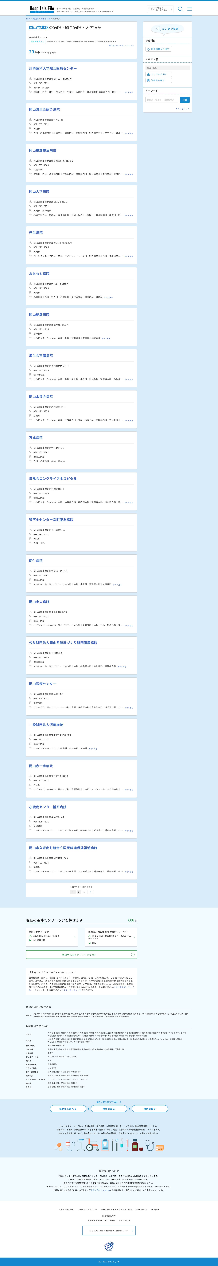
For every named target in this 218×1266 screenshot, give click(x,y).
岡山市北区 (45, 18)
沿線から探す (158, 80)
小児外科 (57, 1049)
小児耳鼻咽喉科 (75, 1049)
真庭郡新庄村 (39, 1016)
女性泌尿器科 (76, 1071)
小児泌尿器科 (107, 1049)
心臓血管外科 (126, 1039)
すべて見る (128, 92)
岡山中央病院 (39, 601)
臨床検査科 (80, 1086)
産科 (57, 1045)
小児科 (50, 1049)
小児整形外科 (118, 1049)
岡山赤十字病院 (41, 765)
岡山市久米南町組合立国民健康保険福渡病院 (63, 847)
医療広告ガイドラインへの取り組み (116, 1209)
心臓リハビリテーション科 (76, 1079)
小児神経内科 (96, 1049)
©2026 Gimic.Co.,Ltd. (109, 1261)
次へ (90, 892)
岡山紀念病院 (39, 314)
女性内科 (68, 1035)
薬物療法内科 (141, 1035)
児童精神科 (75, 1075)
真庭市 (130, 1014)
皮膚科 (50, 1053)
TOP (28, 18)
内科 (49, 1033)
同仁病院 (36, 560)
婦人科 (62, 1045)
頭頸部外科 (61, 1042)
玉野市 (76, 1014)
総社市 (93, 1014)
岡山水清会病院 (41, 396)
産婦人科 (51, 1045)
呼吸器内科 (84, 1033)
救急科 (64, 1086)
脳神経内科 (76, 1035)
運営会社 (155, 1209)
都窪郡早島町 (161, 1014)
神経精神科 (65, 1075)
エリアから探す (159, 74)
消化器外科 (71, 1039)
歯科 (49, 1083)
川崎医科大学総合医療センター (53, 68)
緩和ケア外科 (72, 1042)
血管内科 (132, 1035)
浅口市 (141, 1014)
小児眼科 (64, 1049)
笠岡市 (81, 1014)
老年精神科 (84, 1075)
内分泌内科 (52, 1035)
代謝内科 (60, 1035)
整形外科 (55, 1039)
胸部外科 (143, 1039)
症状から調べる (68, 1108)
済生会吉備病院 (41, 355)
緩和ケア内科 (94, 1035)
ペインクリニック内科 (177, 1033)
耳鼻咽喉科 (52, 1064)
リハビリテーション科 (57, 1079)
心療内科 (57, 1075)
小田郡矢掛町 (183, 1014)
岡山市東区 (47, 1014)
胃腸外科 (79, 1039)
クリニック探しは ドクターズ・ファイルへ (159, 8)
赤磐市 (124, 1014)
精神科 (50, 1075)
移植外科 (88, 1042)
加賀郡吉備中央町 (122, 1016)
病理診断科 (71, 1086)
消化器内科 (56, 1033)
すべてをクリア (182, 108)
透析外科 (81, 1042)
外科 (49, 1039)
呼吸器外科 (99, 1039)
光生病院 (36, 232)
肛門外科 (59, 1071)
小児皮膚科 (86, 1049)
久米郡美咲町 (109, 1016)
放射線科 (51, 1086)
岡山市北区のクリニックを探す (79, 954)
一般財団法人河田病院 (46, 724)
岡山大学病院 (39, 191)
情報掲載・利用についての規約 (101, 1220)
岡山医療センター (42, 683)
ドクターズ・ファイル (71, 990)
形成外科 (63, 1039)
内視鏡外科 (152, 1039)
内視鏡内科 (155, 1033)
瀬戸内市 (117, 1014)
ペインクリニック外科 (166, 1039)
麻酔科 (58, 1086)
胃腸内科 (64, 1033)
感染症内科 (146, 1033)
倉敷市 (64, 1014)
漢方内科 (164, 1033)
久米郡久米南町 (97, 1016)
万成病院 (36, 437)
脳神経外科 (109, 1039)
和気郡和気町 (150, 1014)
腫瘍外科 (136, 1039)
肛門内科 (51, 1071)
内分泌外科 (52, 1042)
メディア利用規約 (66, 1209)
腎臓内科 (102, 1033)
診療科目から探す (160, 49)
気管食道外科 (89, 1039)
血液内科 (130, 1033)
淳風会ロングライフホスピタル (53, 478)
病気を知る (109, 1108)
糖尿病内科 (121, 1033)
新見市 (105, 1014)
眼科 (49, 1060)
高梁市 (99, 1014)
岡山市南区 (56, 1014)
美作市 (135, 1014)
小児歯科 (63, 1083)
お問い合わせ (142, 1209)
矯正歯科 (55, 1083)
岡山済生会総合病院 (44, 109)
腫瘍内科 (137, 1033)
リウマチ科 (52, 1068)
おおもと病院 (39, 273)
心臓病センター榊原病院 (48, 807)
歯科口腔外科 (72, 1083)
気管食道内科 (74, 1033)
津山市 (70, 1014)
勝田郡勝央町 (61, 1016)
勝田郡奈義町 (72, 1016)
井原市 (87, 1014)
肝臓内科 (85, 1035)
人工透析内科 (111, 1033)
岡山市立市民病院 (42, 150)
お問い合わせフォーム (100, 1190)
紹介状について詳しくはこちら (121, 45)
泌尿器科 (66, 1071)
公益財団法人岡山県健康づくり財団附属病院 (63, 642)
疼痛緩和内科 (113, 1035)
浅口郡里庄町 (172, 1014)
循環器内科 (93, 1033)
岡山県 (35, 18)
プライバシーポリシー (87, 1209)
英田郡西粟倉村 (84, 1016)
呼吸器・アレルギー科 (68, 1056)
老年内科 (104, 1035)
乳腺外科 (117, 1039)
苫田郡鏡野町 (50, 1016)
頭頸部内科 (123, 1035)
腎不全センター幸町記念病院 (51, 519)
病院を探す (150, 1108)
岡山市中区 (38, 1014)
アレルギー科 (53, 1056)
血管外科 (179, 1039)
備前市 (110, 1014)
